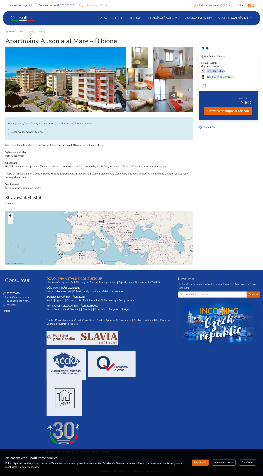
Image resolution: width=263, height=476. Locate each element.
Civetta (86, 309)
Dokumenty (125, 320)
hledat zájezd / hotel (18, 301)
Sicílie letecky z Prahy (113, 300)
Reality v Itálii (150, 320)
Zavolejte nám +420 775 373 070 (56, 5)
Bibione (221, 56)
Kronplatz (99, 309)
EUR (239, 5)
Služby (137, 320)
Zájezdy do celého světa (132, 282)
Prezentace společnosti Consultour (75, 320)
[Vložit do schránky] (207, 48)
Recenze (165, 320)
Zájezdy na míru (107, 282)
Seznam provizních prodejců (62, 324)
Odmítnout (248, 462)
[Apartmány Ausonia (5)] (173, 63)
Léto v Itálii (209, 127)
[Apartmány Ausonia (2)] (139, 57)
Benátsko (210, 56)
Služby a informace (208, 5)
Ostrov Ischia (73, 300)
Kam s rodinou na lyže (59, 291)
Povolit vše (200, 462)
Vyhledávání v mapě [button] (236, 18)
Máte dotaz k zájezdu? (20, 5)
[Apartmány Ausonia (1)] (65, 79)
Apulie (131, 300)
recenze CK (13, 304)
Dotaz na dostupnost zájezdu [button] (27, 132)
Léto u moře (53, 282)
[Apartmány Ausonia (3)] (139, 79)
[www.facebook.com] (249, 5)
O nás (229, 5)
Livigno (126, 309)
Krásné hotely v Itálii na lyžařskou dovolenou (98, 291)
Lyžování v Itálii (70, 282)
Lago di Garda (89, 282)
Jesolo (50, 300)
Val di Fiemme (71, 309)
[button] (101, 223)
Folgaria (113, 309)
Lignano (59, 300)
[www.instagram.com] (253, 5)
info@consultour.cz (18, 297)
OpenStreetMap (12, 264)
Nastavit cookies (224, 462)
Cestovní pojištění (107, 320)
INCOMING (154, 282)
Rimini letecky (91, 300)
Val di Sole (53, 309)
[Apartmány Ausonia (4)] (139, 101)
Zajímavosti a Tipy (199, 18)
